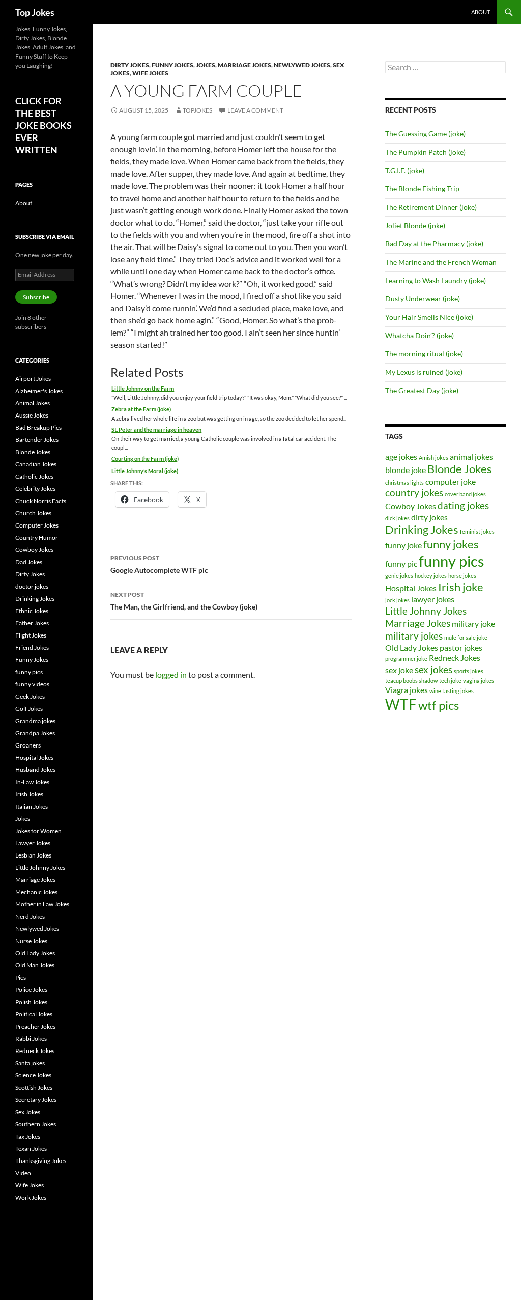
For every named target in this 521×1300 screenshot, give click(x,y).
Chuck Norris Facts (40, 501)
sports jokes (468, 671)
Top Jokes (34, 12)
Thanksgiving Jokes (40, 1161)
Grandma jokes (35, 721)
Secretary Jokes (35, 1099)
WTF (401, 704)
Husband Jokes (35, 769)
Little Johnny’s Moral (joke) (144, 470)
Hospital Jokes (411, 588)
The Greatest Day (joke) (421, 390)
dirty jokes (429, 517)
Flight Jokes (30, 635)
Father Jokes (32, 623)
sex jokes (433, 669)
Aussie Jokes (31, 415)
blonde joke (405, 470)
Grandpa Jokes (35, 733)
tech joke (450, 680)
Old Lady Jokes (411, 647)
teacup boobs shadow (411, 680)
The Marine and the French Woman (441, 262)
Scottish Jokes (33, 1087)
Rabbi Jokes (31, 1038)
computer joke (450, 481)
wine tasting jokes (451, 690)
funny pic (401, 563)
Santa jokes (30, 1063)
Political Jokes (33, 1014)
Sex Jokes (27, 1112)
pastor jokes (461, 647)
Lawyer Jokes (32, 843)
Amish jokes (433, 457)
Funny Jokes (172, 65)
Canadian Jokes (35, 464)
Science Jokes (33, 1075)
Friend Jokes (32, 647)
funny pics (451, 561)
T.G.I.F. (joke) (404, 170)
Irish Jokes (29, 794)
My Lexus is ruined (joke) (423, 372)
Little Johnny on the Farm (142, 388)
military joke (473, 623)
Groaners (28, 745)
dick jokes (397, 518)
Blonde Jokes (459, 469)
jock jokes (397, 600)
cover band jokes (465, 494)
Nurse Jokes (31, 941)
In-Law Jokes (32, 782)
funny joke (403, 545)
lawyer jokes (432, 599)
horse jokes (462, 575)
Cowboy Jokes (410, 506)
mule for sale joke (465, 637)
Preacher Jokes (35, 1026)
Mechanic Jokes (36, 892)
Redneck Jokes (454, 657)
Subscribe (36, 297)
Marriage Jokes (244, 65)
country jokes (414, 493)
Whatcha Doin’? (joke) (419, 335)
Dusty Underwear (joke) (422, 298)
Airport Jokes (33, 378)
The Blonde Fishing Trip (422, 188)
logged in (171, 674)
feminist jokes (477, 531)
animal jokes (471, 456)
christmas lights (404, 482)
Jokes (205, 65)
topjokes (197, 110)
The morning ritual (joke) (424, 353)
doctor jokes (31, 586)
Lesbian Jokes (33, 855)
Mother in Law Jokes (42, 904)
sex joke (399, 670)
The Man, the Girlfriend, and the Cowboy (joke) (183, 601)
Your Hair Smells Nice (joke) (429, 317)
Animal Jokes (32, 403)
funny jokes (451, 544)
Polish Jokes (31, 1002)
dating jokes (463, 505)
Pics (20, 977)
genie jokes (399, 575)
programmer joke (406, 658)
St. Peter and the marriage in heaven (156, 429)
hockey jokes (431, 575)
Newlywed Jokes (302, 65)
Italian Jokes (31, 806)
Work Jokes (30, 1197)
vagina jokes (478, 680)
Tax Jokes (27, 1136)
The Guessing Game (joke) (425, 133)
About (480, 12)
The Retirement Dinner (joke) (431, 207)
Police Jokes (31, 989)
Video (23, 1173)
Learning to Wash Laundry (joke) (435, 280)
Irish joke (460, 587)
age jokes (401, 456)
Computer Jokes (37, 525)
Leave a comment (255, 110)
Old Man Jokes (34, 965)
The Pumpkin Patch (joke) (425, 152)
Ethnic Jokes (31, 611)
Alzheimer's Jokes (39, 391)
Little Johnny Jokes (426, 611)
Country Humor (36, 537)
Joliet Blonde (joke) (415, 225)
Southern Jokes (35, 1124)
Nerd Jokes (30, 916)
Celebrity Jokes (35, 488)
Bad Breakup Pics (38, 427)
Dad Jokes (28, 562)
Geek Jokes (30, 696)
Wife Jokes (150, 73)
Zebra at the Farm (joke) (141, 409)
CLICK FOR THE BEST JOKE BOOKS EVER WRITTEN (43, 125)
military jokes (414, 636)
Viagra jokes (406, 690)
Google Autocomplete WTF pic (159, 564)
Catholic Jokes (34, 476)
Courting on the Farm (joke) (145, 458)
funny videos (32, 684)
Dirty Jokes (129, 65)
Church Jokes (33, 513)
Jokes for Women (38, 831)
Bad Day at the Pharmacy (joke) (434, 243)
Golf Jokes (29, 708)
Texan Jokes (31, 1148)
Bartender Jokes (37, 440)
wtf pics (438, 705)
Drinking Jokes (421, 529)
